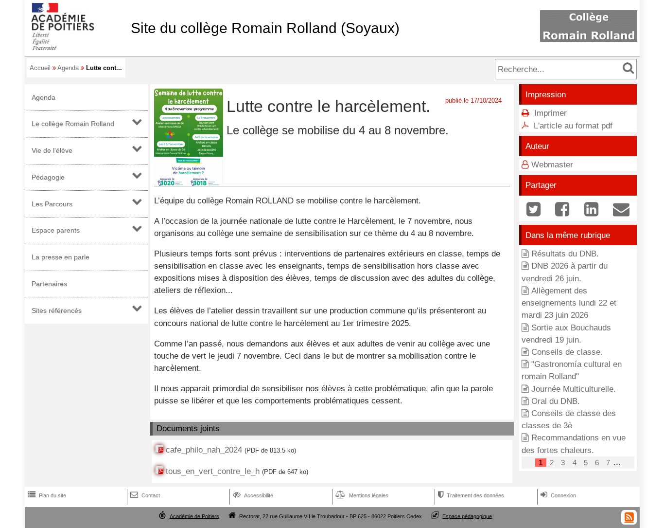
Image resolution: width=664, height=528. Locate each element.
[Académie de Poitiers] (75, 47)
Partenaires (49, 284)
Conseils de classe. (567, 352)
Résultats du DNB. (565, 253)
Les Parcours (52, 204)
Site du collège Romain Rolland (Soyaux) (265, 28)
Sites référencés (57, 310)
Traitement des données (471, 495)
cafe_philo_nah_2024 (204, 450)
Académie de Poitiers (194, 516)
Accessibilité (253, 495)
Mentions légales (361, 495)
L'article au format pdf (573, 125)
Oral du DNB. (555, 401)
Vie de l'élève (52, 150)
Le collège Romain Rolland (73, 123)
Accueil (40, 68)
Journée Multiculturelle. (573, 389)
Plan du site (47, 495)
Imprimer (550, 113)
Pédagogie (48, 177)
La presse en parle (60, 257)
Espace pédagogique (467, 516)
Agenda (68, 68)
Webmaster (552, 164)
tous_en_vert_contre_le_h (213, 471)
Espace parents (56, 230)
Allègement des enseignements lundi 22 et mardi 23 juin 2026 (569, 303)
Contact (145, 495)
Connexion (558, 495)
